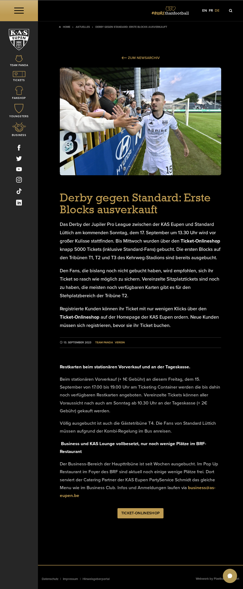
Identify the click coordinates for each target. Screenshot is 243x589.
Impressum (70, 579)
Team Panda (104, 342)
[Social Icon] (19, 148)
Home (66, 27)
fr (211, 11)
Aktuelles (83, 27)
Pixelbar (219, 579)
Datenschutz (50, 579)
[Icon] (230, 10)
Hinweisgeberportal (96, 579)
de (217, 11)
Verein (120, 342)
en (204, 11)
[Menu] (19, 10)
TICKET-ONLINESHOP (140, 513)
